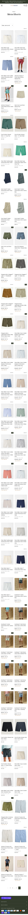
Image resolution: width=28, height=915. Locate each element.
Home (13, 11)
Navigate (4, 901)
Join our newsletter (8, 908)
